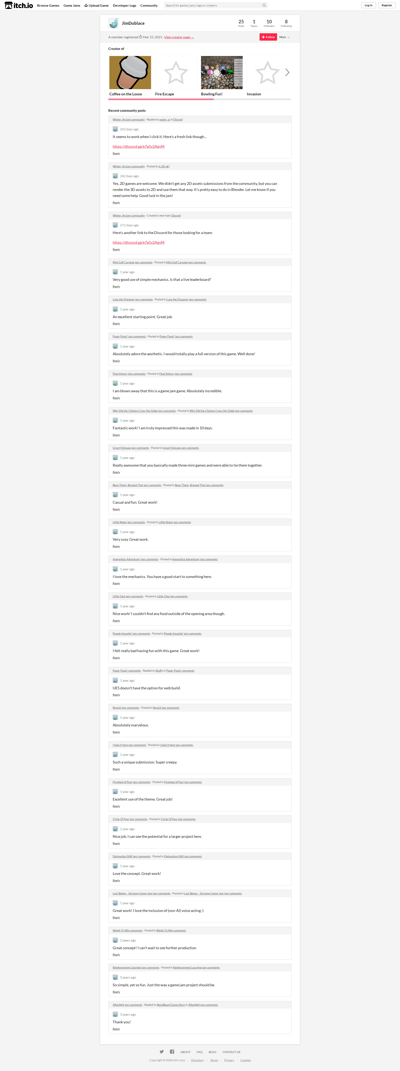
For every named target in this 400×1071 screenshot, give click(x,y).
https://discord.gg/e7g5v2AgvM (139, 146)
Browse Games (48, 5)
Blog (212, 1052)
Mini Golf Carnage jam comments (132, 262)
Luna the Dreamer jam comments (133, 299)
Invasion (254, 94)
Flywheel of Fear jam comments (131, 782)
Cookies (245, 1060)
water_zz (164, 119)
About (185, 1052)
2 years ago (128, 940)
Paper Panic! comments (127, 670)
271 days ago (129, 225)
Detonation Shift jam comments (131, 856)
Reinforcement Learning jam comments (136, 967)
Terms (214, 1060)
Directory (197, 1060)
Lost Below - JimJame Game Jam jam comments (141, 893)
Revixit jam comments (126, 707)
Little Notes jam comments (129, 522)
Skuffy (159, 670)
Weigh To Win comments (127, 930)
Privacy (229, 1060)
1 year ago (127, 272)
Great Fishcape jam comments (131, 448)
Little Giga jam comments (128, 596)
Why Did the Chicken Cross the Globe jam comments (144, 410)
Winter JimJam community (129, 119)
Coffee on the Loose (125, 94)
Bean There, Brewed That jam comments (137, 485)
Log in (368, 5)
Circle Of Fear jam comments (130, 819)
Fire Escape (164, 94)
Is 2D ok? (164, 166)
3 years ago (128, 977)
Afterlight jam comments (127, 1004)
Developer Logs (124, 5)
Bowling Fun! (211, 94)
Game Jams (72, 5)
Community (149, 5)
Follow (270, 37)
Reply (116, 153)
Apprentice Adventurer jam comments (135, 559)
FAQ (199, 1052)
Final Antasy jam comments (129, 373)
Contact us (231, 1052)
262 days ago (129, 129)
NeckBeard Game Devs (171, 1004)
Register (387, 5)
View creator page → (179, 37)
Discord (177, 119)
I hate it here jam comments (129, 745)
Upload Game (99, 5)
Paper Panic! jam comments (129, 336)
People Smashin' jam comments (131, 633)
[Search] (264, 5)
